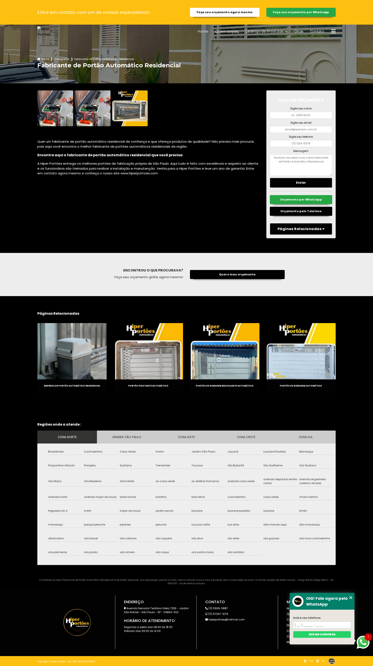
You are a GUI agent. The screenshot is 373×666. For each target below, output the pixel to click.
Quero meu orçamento (237, 274)
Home (203, 31)
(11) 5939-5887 (218, 608)
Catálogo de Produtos (264, 31)
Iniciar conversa (322, 634)
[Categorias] (333, 32)
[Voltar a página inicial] (47, 31)
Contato (317, 31)
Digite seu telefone (301, 137)
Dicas (298, 31)
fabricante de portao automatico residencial (104, 59)
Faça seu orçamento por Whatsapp (301, 12)
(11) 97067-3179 (218, 614)
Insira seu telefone (307, 618)
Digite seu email (301, 123)
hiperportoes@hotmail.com (226, 619)
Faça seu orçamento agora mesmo (225, 12)
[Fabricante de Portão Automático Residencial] (55, 108)
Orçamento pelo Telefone (301, 211)
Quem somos (226, 31)
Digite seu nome (300, 108)
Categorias (61, 59)
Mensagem (300, 151)
